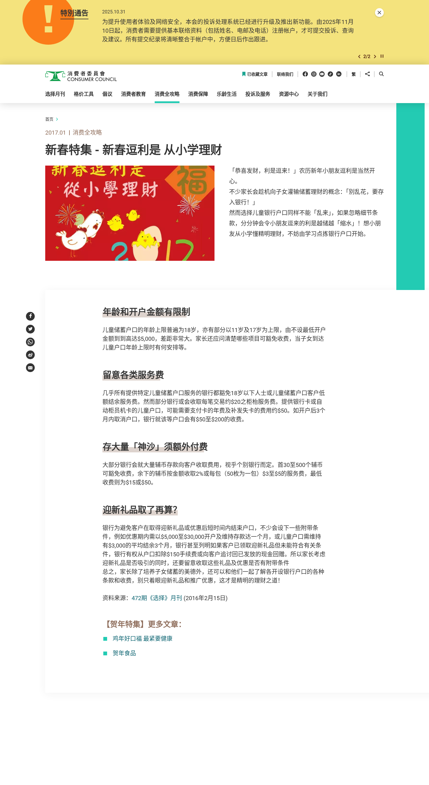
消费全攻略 (87, 132)
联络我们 (285, 74)
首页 (49, 119)
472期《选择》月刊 (157, 598)
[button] (359, 56)
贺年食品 (124, 653)
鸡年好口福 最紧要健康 (142, 638)
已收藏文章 (257, 74)
